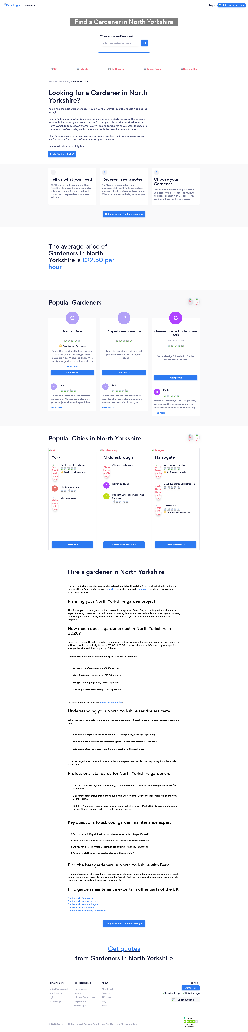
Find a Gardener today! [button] (62, 154)
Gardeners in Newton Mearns (83, 901)
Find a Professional (58, 989)
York (111, 589)
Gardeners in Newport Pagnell (83, 904)
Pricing (77, 993)
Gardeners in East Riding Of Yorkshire (87, 910)
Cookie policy (113, 1024)
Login (51, 997)
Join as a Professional (84, 997)
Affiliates (106, 997)
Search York (72, 544)
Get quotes (124, 948)
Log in (212, 5)
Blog (104, 1001)
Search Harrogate (176, 544)
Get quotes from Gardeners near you (124, 214)
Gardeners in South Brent (81, 907)
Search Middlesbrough (124, 544)
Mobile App (54, 1001)
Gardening (64, 81)
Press (104, 1005)
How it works (55, 993)
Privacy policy (129, 1024)
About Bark (107, 989)
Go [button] (144, 42)
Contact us (190, 987)
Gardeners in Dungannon (81, 898)
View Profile (72, 372)
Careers (106, 993)
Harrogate (143, 589)
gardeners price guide (111, 702)
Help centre (80, 1001)
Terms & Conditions (94, 1024)
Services (52, 81)
